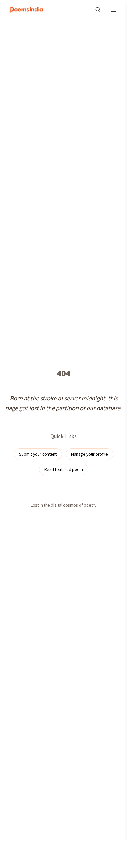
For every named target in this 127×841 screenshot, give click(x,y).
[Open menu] (113, 10)
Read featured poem (63, 469)
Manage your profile (89, 454)
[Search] (98, 9)
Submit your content (38, 454)
